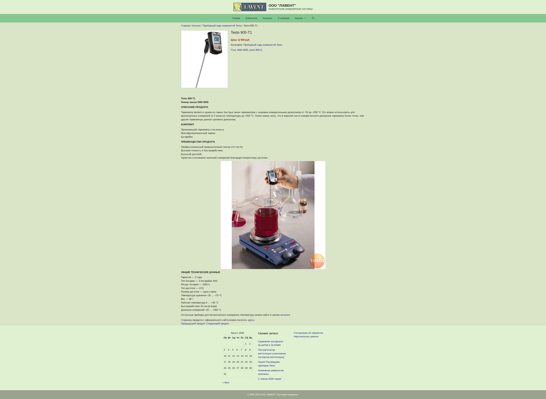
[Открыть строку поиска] (313, 18)
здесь (251, 320)
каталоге (285, 315)
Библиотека (251, 18)
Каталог (299, 18)
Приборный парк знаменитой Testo (263, 45)
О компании (283, 18)
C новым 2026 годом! (270, 379)
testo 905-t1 (256, 50)
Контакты (267, 18)
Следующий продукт (217, 323)
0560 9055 (242, 50)
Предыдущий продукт (193, 323)
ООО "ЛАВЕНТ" (282, 5)
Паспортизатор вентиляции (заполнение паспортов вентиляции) (272, 353)
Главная (236, 18)
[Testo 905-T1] (204, 87)
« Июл (225, 382)
